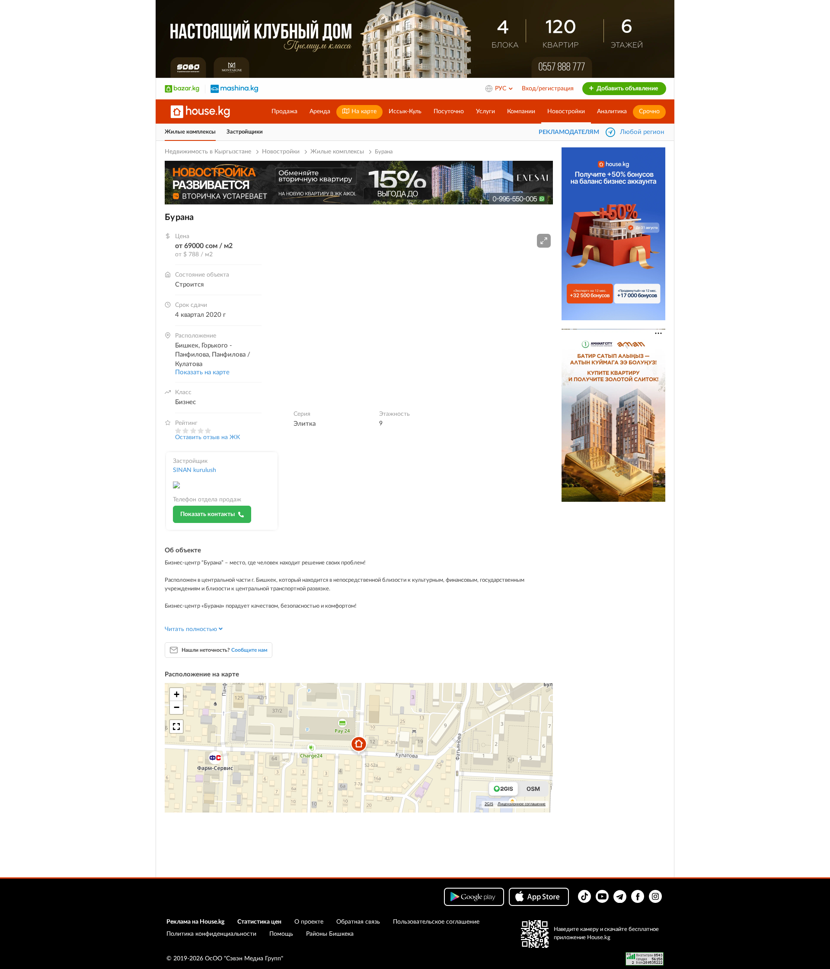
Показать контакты (207, 514)
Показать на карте (202, 372)
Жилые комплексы (190, 132)
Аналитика (612, 111)
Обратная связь (358, 922)
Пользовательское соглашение (436, 922)
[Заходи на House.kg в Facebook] (637, 896)
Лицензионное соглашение (522, 804)
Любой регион (642, 132)
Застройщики (245, 132)
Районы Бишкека (330, 934)
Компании (521, 111)
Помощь (281, 934)
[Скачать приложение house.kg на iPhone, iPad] (539, 897)
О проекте (308, 922)
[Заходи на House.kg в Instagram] (655, 896)
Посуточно (449, 111)
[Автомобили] (234, 88)
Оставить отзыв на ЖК (207, 437)
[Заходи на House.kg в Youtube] (602, 896)
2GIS (489, 804)
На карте (363, 111)
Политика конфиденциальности (211, 934)
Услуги (485, 111)
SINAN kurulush (194, 470)
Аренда (320, 111)
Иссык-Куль (405, 111)
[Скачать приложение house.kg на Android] (474, 897)
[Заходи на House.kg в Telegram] (619, 896)
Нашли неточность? (225, 650)
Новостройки (566, 111)
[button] (544, 241)
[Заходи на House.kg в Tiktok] (584, 896)
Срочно (649, 111)
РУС (501, 89)
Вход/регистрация (548, 89)
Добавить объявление (626, 89)
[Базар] (182, 88)
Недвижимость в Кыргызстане (208, 152)
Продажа (284, 111)
